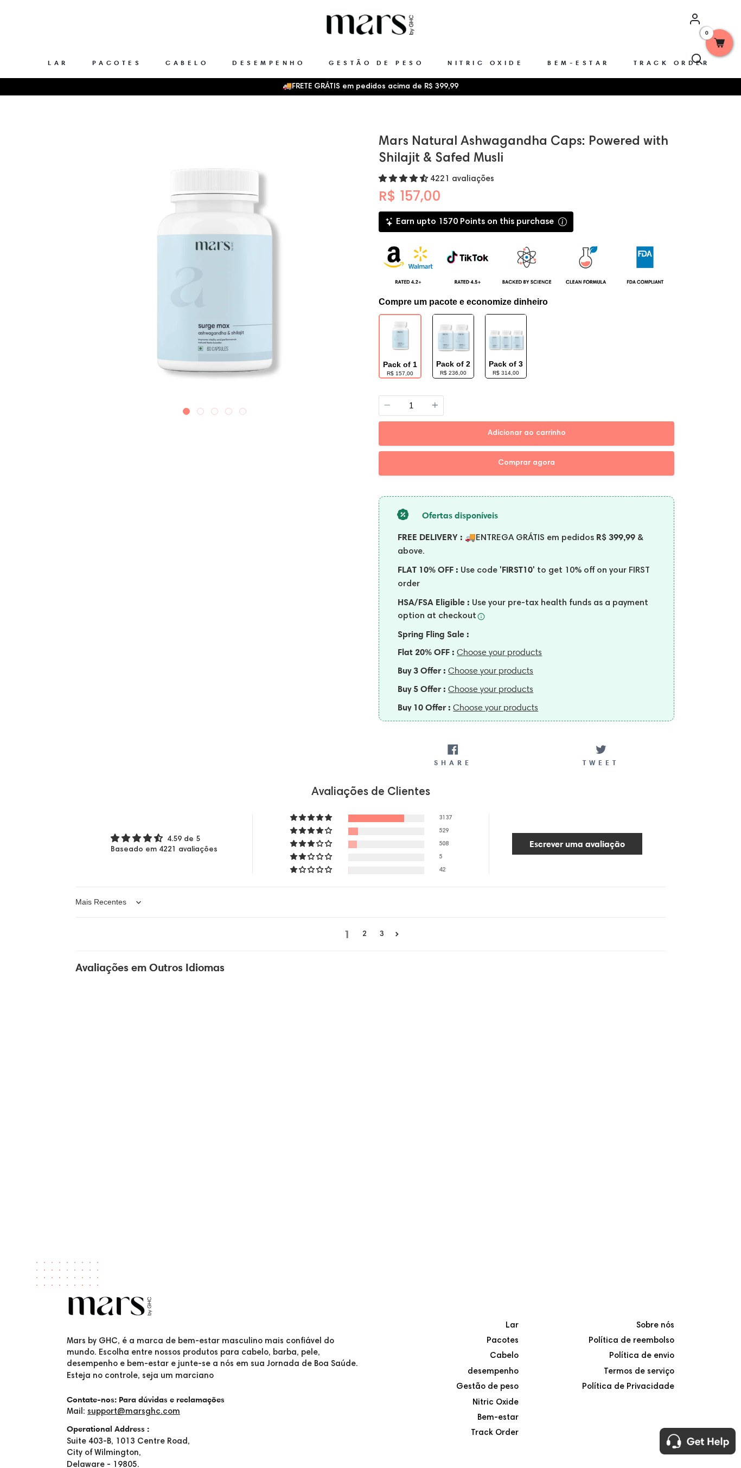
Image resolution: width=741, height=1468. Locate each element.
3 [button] (382, 934)
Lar (512, 1326)
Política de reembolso (631, 1341)
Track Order (495, 1433)
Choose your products (499, 652)
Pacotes (503, 1341)
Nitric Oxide (495, 1403)
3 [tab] (215, 408)
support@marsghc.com (133, 1412)
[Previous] (76, 269)
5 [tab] (243, 408)
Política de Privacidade (628, 1387)
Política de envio (641, 1356)
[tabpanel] (214, 270)
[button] (404, 179)
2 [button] (364, 934)
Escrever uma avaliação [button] (577, 843)
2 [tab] (200, 408)
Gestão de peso (487, 1387)
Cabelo (504, 1356)
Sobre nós (655, 1326)
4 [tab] (229, 408)
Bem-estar (498, 1418)
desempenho (493, 1372)
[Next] (352, 269)
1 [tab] (186, 408)
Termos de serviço (639, 1372)
